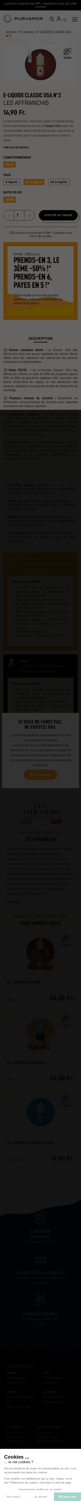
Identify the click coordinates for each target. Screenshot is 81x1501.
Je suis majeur (40, 774)
